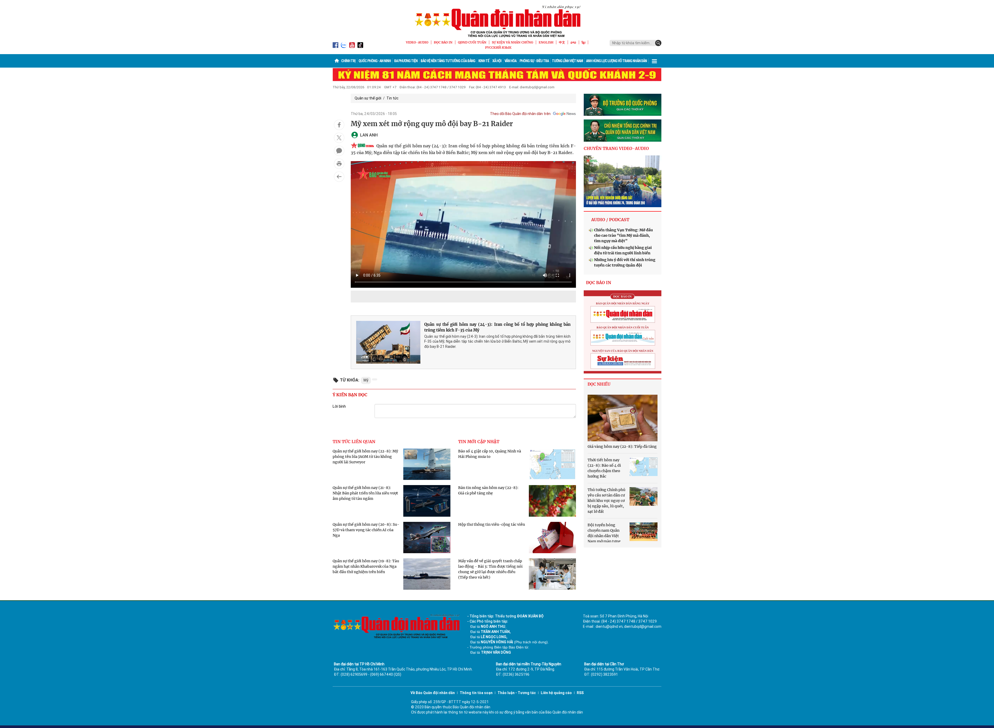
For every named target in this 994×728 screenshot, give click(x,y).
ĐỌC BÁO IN (443, 42)
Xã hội (496, 61)
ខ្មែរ (583, 42)
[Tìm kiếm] (658, 43)
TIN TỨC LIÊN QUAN (354, 441)
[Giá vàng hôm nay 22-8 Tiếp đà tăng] (622, 418)
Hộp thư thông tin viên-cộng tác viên (491, 524)
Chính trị (348, 61)
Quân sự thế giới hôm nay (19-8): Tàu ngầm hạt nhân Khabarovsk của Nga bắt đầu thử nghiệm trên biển (366, 566)
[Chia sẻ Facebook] (339, 125)
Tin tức (392, 98)
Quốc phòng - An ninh (375, 61)
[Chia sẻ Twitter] (339, 138)
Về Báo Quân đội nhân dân (433, 692)
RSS (580, 692)
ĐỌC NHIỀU (599, 384)
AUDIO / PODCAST (610, 219)
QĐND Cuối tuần (472, 42)
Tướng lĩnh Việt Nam (567, 61)
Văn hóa (510, 61)
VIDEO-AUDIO (417, 42)
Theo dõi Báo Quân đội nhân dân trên (520, 113)
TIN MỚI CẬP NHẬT (478, 441)
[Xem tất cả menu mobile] (654, 61)
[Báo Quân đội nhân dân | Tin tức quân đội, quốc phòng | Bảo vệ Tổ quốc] (497, 21)
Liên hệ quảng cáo (556, 692)
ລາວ (573, 42)
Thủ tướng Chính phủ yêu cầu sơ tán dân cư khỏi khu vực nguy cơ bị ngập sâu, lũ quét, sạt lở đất (606, 500)
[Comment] (339, 151)
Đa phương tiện (406, 61)
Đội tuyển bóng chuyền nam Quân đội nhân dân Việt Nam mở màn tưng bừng (604, 536)
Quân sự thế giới (368, 98)
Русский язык (498, 47)
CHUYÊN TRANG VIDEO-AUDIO (616, 148)
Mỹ (365, 380)
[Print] (339, 163)
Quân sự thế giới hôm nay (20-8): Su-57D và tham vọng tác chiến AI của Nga (366, 530)
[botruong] (622, 105)
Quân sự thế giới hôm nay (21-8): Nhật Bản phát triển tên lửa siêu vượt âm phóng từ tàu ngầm (365, 493)
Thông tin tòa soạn (476, 692)
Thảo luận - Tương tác (517, 692)
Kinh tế (483, 61)
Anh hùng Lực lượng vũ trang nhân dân (616, 61)
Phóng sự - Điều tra (534, 61)
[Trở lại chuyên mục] (339, 176)
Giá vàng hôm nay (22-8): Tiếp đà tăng (622, 446)
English (546, 42)
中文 (562, 42)
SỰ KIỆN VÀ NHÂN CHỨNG (512, 42)
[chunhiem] (622, 130)
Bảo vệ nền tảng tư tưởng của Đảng (448, 61)
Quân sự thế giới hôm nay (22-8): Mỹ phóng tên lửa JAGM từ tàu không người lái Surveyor (365, 456)
